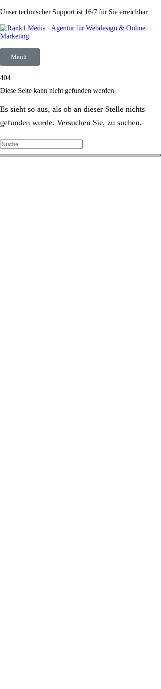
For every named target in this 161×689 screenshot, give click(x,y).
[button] (20, 57)
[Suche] (80, 155)
